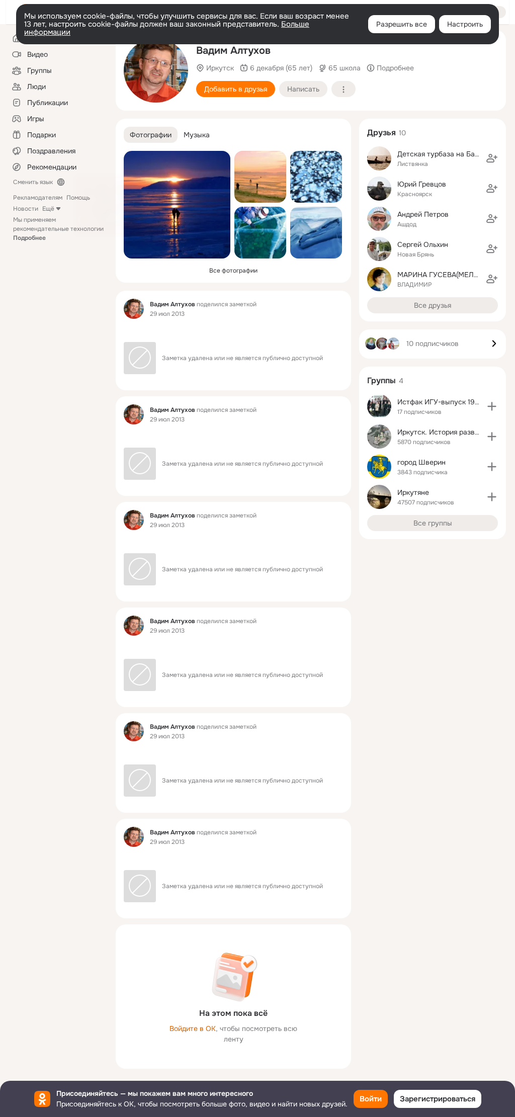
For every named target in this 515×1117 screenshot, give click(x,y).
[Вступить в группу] (492, 406)
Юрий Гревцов (421, 184)
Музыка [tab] (197, 134)
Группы (381, 380)
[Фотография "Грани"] (316, 233)
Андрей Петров (423, 214)
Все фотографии (233, 271)
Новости (25, 209)
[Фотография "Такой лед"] (316, 177)
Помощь (78, 198)
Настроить (465, 24)
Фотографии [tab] (150, 134)
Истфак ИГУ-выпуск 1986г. (442, 401)
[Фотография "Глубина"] (260, 233)
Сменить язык (33, 182)
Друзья (381, 132)
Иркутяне (413, 492)
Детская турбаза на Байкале (445, 153)
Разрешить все (401, 24)
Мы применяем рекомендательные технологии (58, 229)
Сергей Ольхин (422, 244)
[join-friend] (492, 158)
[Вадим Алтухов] (134, 309)
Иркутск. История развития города (456, 432)
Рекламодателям (37, 198)
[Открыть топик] (233, 330)
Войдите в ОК (192, 1028)
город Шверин (421, 462)
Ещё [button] (48, 209)
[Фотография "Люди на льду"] (260, 177)
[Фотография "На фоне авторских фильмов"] (156, 70)
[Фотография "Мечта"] (177, 205)
